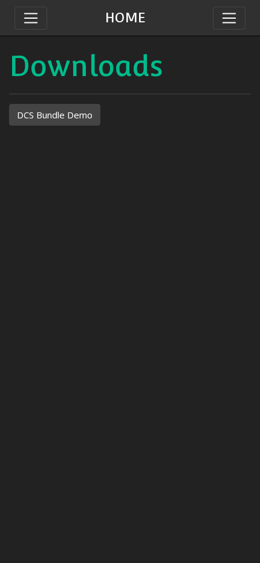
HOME (125, 17)
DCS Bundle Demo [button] (55, 115)
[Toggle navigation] (229, 18)
